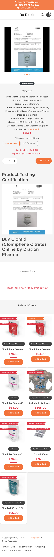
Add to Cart (43, 161)
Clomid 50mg (40, 454)
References (16, 550)
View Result (33, 129)
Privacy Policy (25, 547)
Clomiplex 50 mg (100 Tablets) (18, 403)
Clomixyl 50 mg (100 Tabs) (16, 508)
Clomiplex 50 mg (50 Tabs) (16, 454)
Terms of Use (8, 547)
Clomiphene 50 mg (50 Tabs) (17, 349)
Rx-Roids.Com (33, 538)
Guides (28, 550)
